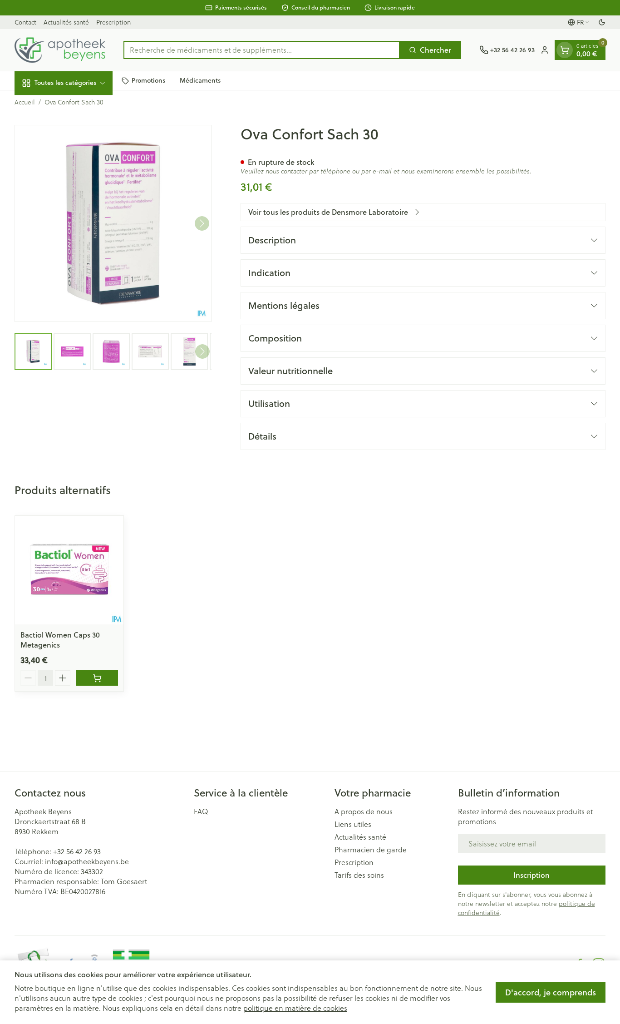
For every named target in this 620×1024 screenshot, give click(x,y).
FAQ (201, 811)
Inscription (531, 875)
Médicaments (200, 80)
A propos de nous (364, 811)
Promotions (148, 80)
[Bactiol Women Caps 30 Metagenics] (69, 570)
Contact (25, 22)
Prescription (113, 22)
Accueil (25, 102)
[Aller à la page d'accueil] (60, 50)
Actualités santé (66, 22)
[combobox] (261, 50)
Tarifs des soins (359, 875)
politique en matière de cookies (295, 1008)
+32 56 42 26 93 (77, 851)
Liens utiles (353, 824)
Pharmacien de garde (371, 850)
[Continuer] (202, 223)
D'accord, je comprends (550, 992)
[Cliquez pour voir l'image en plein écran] (113, 223)
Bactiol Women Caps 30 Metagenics (60, 639)
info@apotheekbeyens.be (87, 861)
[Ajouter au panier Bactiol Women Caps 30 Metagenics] (97, 678)
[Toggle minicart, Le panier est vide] (564, 50)
